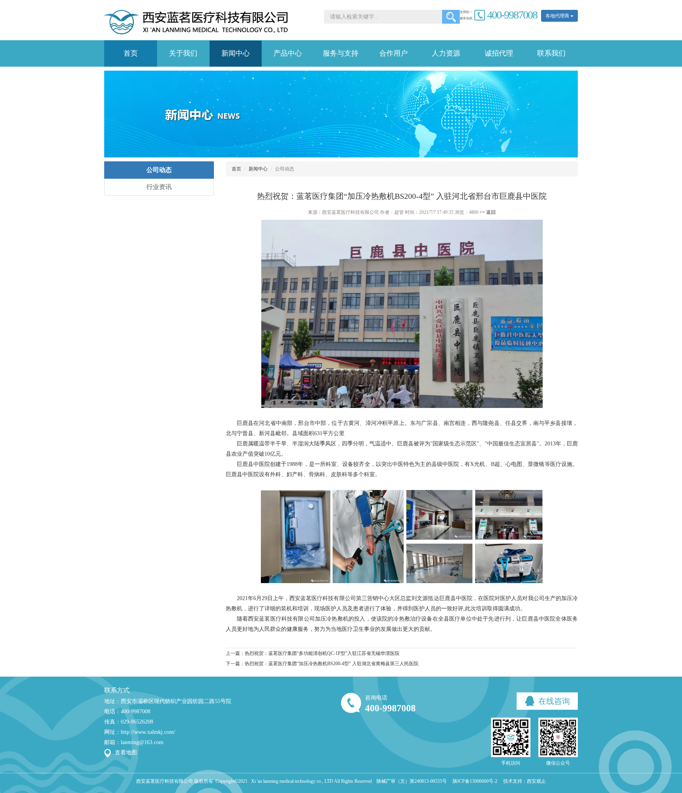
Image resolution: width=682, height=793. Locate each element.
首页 (131, 53)
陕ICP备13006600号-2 (475, 781)
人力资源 (446, 53)
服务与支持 (340, 53)
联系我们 (551, 53)
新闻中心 (235, 53)
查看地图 (126, 753)
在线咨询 (553, 701)
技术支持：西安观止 (524, 781)
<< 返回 (488, 212)
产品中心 (288, 53)
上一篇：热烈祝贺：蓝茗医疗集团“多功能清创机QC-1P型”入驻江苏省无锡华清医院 (312, 653)
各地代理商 (557, 16)
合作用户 (393, 53)
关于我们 (183, 53)
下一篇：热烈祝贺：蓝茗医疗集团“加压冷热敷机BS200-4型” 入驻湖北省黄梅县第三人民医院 (322, 663)
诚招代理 (499, 53)
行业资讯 (159, 186)
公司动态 (159, 169)
